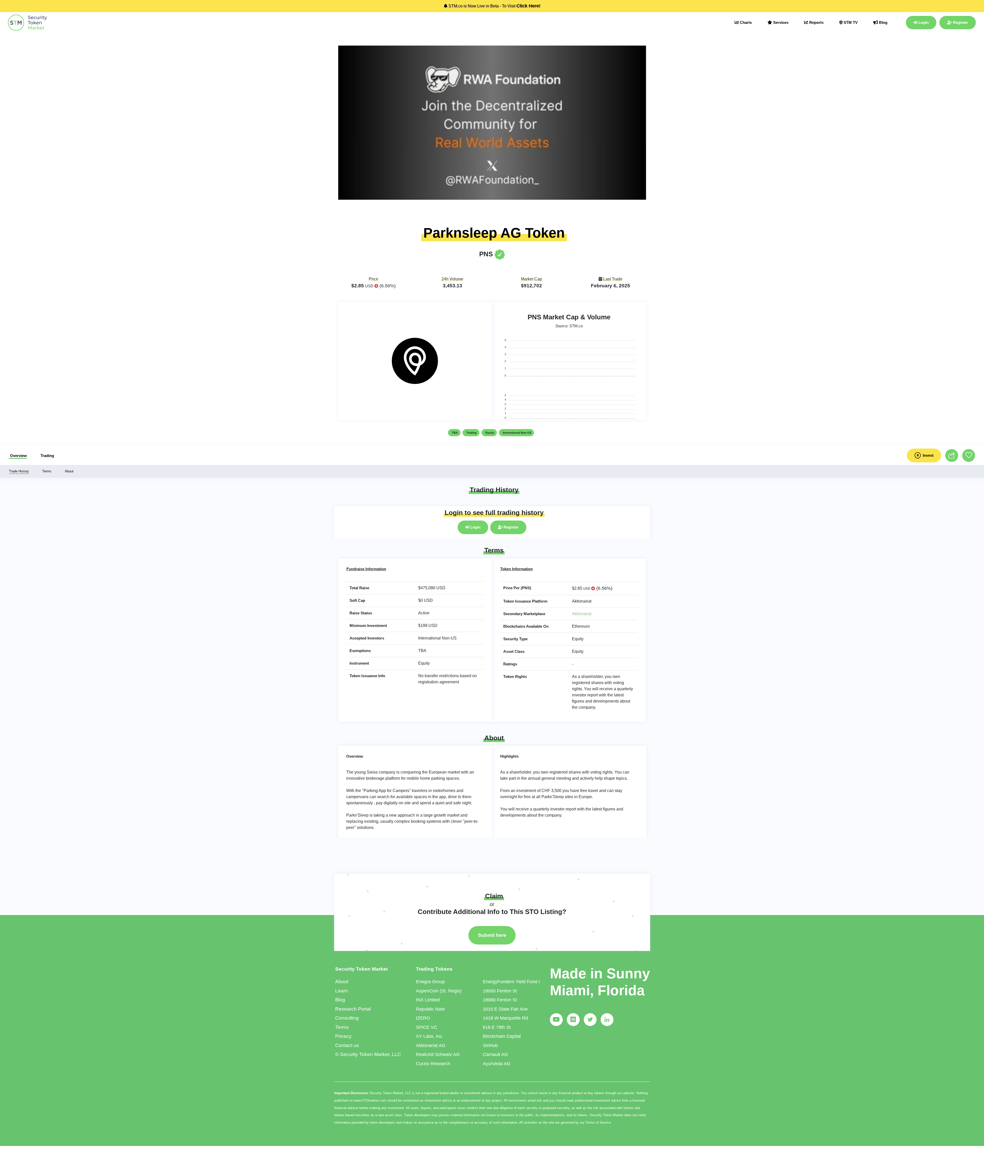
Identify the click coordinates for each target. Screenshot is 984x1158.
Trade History (19, 471)
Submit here (492, 935)
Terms (47, 471)
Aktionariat (581, 614)
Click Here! (528, 5)
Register (960, 22)
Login (923, 22)
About (69, 471)
